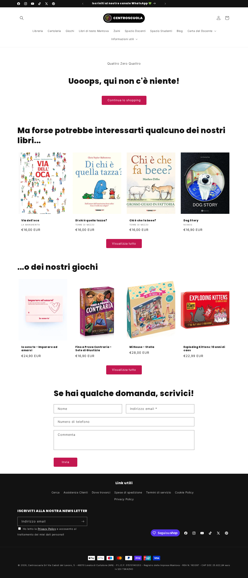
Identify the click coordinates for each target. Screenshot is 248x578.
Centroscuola (35, 565)
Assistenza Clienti (76, 492)
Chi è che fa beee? (142, 220)
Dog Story (190, 220)
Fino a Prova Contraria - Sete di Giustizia (93, 349)
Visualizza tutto (124, 243)
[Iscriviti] (82, 521)
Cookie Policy (184, 492)
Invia (65, 462)
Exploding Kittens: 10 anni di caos (204, 349)
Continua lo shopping (124, 100)
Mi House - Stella (141, 347)
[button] (21, 18)
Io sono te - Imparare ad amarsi (39, 349)
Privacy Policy (124, 499)
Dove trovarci (101, 492)
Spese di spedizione (128, 492)
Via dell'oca (30, 220)
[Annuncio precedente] (82, 3)
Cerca (56, 492)
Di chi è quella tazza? (91, 220)
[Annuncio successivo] (165, 3)
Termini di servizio (158, 492)
